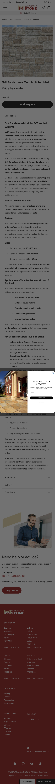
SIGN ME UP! (41, 398)
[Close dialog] (53, 373)
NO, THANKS (41, 402)
